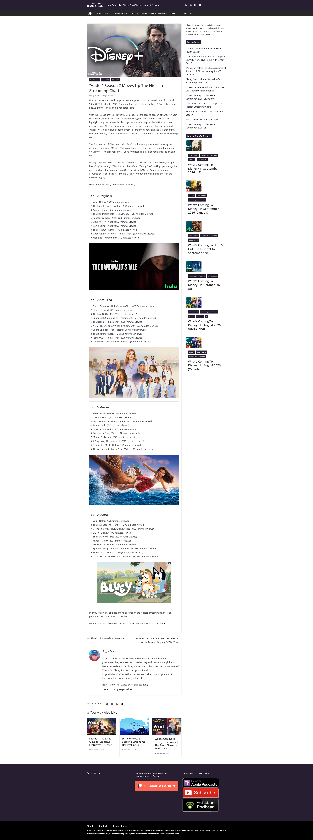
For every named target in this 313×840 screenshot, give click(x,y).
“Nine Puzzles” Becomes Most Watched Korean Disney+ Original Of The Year (156, 640)
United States (202, 159)
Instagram (161, 623)
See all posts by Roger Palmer (117, 689)
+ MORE (185, 13)
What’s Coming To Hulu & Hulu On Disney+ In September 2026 (205, 249)
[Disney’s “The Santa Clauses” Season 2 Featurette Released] (101, 720)
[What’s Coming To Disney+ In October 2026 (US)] (193, 262)
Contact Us (104, 825)
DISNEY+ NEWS (103, 13)
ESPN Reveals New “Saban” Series (203, 119)
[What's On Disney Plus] (90, 13)
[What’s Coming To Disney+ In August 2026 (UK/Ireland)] (193, 298)
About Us (91, 825)
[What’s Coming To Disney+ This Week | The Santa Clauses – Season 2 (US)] (166, 720)
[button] (137, 13)
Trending (115, 80)
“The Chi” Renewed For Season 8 (107, 638)
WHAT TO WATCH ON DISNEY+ (154, 13)
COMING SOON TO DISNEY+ (124, 13)
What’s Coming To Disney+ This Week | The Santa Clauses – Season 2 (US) (166, 743)
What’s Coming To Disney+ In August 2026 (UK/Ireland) (204, 325)
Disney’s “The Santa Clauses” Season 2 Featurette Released (100, 742)
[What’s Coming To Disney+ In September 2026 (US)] (193, 142)
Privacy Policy (120, 825)
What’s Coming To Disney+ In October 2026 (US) (205, 285)
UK (206, 316)
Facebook (145, 623)
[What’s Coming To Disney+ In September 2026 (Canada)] (193, 182)
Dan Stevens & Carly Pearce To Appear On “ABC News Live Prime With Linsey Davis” (205, 60)
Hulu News (105, 80)
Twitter (135, 623)
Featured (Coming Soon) (209, 155)
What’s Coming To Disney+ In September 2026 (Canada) (203, 208)
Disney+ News (94, 80)
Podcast (191, 159)
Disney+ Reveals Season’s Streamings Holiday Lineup (133, 742)
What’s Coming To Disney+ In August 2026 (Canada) (204, 365)
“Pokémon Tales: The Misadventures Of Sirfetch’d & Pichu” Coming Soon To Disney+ (206, 71)
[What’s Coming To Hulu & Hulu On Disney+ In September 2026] (193, 222)
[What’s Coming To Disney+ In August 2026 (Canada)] (193, 338)
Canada (191, 195)
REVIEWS (174, 13)
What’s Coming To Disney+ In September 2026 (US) (203, 168)
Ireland (191, 316)
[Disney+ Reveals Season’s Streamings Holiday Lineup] (134, 720)
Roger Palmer (108, 96)
